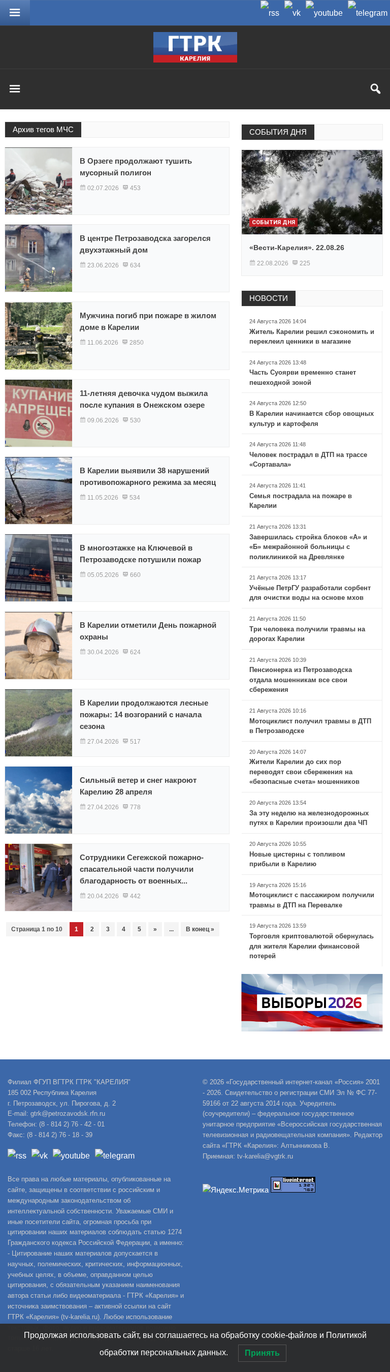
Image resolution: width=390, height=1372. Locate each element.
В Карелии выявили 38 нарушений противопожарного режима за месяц (148, 476)
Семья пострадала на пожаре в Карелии (300, 501)
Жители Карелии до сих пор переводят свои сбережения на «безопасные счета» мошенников (304, 771)
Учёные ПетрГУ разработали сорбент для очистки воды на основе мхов (310, 593)
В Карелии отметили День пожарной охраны (148, 631)
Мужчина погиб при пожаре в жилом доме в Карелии (148, 321)
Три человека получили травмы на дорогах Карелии (307, 634)
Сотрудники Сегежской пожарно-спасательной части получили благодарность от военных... (142, 869)
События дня (273, 222)
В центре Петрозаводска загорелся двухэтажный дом (145, 244)
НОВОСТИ (268, 298)
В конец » (200, 929)
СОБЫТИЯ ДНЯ (278, 132)
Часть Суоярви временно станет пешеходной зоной (302, 377)
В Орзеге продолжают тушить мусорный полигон (136, 167)
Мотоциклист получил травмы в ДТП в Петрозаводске (310, 726)
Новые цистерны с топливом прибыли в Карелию (297, 859)
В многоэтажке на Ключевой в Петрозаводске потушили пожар (140, 553)
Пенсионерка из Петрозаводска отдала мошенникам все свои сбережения (300, 679)
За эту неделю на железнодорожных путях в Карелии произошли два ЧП (309, 818)
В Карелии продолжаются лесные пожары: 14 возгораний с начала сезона (144, 714)
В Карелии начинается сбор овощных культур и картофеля (311, 419)
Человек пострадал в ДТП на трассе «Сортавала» (308, 460)
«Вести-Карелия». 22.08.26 (296, 247)
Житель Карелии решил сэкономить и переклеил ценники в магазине (311, 337)
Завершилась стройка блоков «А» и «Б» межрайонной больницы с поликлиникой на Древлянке (308, 547)
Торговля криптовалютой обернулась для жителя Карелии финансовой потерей (311, 946)
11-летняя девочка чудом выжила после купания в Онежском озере (144, 399)
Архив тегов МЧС (43, 129)
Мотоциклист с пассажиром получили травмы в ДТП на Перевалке (311, 900)
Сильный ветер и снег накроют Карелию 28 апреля (138, 786)
